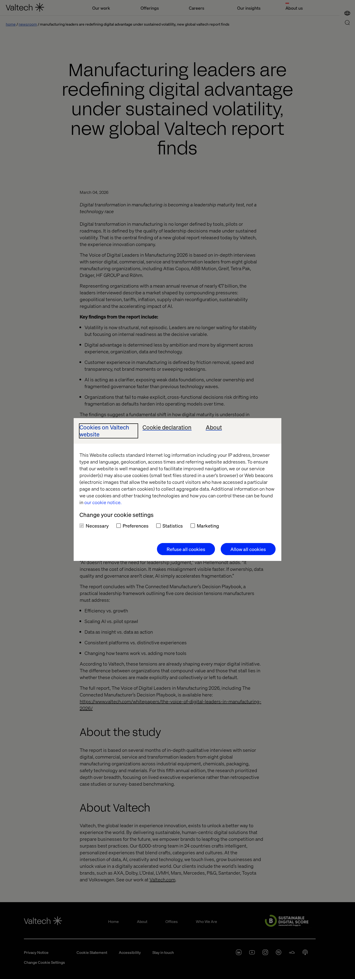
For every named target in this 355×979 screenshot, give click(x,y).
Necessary (97, 525)
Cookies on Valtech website (104, 431)
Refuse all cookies (186, 549)
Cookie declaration (167, 427)
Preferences (136, 525)
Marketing (208, 525)
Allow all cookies (248, 549)
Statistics (173, 525)
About (214, 427)
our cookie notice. (102, 502)
